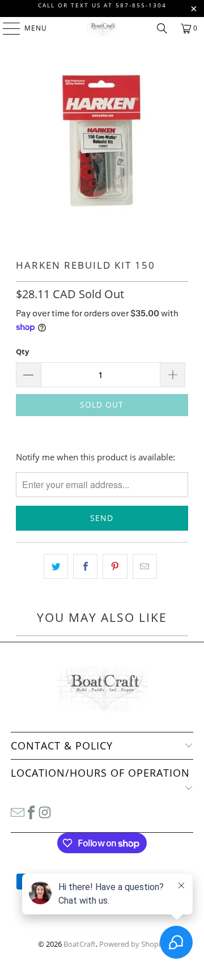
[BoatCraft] (102, 28)
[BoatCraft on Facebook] (31, 811)
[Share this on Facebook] (85, 566)
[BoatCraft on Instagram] (45, 811)
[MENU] (6, 28)
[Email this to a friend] (145, 566)
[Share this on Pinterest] (115, 566)
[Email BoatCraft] (17, 811)
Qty (22, 351)
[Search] (162, 28)
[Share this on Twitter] (56, 566)
